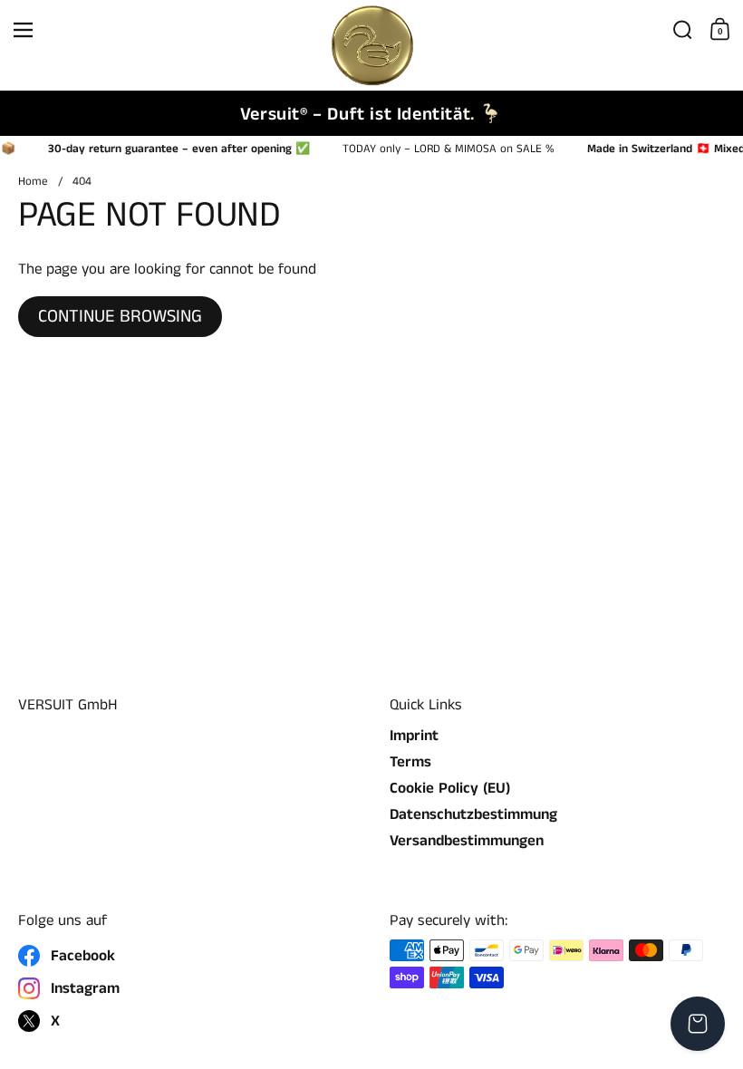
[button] (682, 30)
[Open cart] (698, 1024)
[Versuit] (371, 30)
